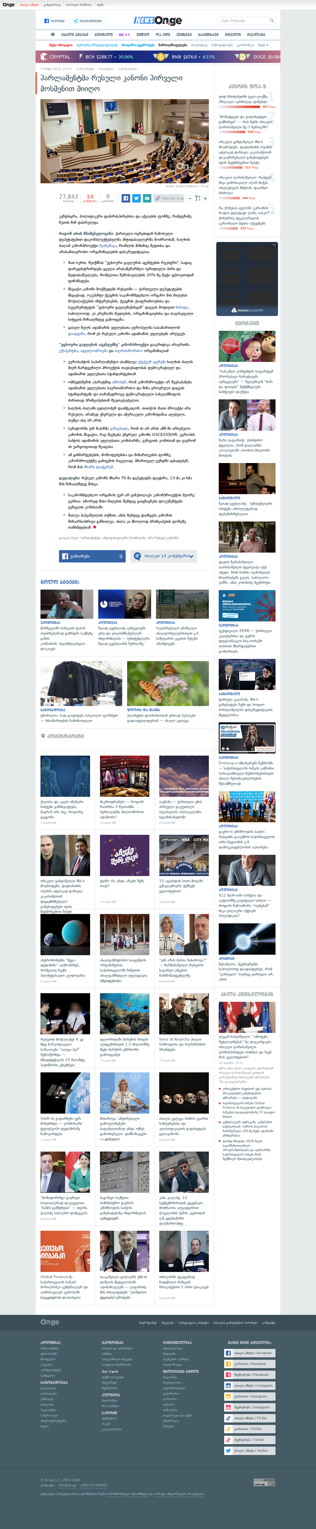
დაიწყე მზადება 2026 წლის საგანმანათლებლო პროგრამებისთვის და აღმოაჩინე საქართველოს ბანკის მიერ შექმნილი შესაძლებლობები (246, 1150)
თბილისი (47, 1404)
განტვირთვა (52, 5)
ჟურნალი (104, 35)
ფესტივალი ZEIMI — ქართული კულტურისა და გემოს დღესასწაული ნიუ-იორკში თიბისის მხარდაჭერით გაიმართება (247, 622)
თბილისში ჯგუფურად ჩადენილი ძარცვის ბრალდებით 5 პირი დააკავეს (184, 1265)
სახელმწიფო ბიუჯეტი (117, 1359)
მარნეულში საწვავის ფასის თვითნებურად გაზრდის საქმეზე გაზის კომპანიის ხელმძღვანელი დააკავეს (69, 620)
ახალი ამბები (29, 5)
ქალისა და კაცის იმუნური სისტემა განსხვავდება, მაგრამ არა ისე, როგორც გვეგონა (65, 790)
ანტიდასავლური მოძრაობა (124, 538)
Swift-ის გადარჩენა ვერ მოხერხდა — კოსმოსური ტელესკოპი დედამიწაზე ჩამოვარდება (65, 1107)
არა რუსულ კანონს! (163, 538)
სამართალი (49, 1415)
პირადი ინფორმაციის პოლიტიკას (179, 1494)
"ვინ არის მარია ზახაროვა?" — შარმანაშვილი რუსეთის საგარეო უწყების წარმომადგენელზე (184, 948)
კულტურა (111, 1395)
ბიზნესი (107, 1354)
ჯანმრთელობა (177, 1343)
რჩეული (233, 35)
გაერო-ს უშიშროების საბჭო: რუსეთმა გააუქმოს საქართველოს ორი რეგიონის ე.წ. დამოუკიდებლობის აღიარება (247, 820)
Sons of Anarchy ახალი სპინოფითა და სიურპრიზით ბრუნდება (184, 1027)
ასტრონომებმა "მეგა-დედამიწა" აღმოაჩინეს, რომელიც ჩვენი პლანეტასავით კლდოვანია (65, 948)
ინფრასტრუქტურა (53, 1421)
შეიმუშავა (107, 245)
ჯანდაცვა (47, 1399)
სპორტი (109, 1413)
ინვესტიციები (90, 21)
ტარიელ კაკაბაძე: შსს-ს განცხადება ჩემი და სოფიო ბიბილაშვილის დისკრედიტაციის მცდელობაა (247, 688)
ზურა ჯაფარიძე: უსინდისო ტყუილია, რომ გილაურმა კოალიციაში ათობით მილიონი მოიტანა (247, 428)
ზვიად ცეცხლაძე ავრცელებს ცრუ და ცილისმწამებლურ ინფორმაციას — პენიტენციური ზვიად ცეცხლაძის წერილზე (127, 618)
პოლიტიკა (199, 45)
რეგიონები (48, 1410)
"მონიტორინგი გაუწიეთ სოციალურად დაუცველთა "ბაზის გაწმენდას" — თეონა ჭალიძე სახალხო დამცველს (65, 1186)
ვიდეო (143, 35)
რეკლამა (256, 35)
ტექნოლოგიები (113, 1377)
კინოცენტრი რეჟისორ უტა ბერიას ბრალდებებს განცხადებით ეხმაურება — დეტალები (247, 1093)
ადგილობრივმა (94, 350)
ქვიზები (184, 35)
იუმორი (168, 1404)
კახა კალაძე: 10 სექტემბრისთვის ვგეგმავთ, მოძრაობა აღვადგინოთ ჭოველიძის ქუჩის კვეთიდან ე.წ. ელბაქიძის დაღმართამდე (184, 1186)
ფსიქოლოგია (173, 1348)
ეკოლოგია (48, 1388)
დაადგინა (76, 333)
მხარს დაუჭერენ (98, 467)
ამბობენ (119, 382)
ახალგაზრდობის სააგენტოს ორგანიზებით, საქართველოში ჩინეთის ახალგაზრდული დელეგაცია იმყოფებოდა (125, 948)
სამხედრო (47, 1376)
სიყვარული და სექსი (178, 1415)
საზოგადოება (222, 45)
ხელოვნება (110, 1400)
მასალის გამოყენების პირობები (236, 1322)
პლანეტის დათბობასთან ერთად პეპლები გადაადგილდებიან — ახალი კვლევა (170, 692)
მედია (44, 1426)
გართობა (170, 1399)
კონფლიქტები (50, 1370)
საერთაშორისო (129, 350)
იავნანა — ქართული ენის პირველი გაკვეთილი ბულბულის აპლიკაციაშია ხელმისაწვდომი (184, 790)
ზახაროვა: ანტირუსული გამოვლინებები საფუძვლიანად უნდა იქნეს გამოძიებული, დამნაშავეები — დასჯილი (125, 1107)
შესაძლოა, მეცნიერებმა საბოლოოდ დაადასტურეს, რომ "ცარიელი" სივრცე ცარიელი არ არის (247, 952)
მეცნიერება (110, 1388)
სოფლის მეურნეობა (116, 1364)
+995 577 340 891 (93, 1485)
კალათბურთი (111, 1429)
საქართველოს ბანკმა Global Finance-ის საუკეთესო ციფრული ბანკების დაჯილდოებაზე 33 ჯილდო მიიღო (249, 1110)
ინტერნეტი (109, 1382)
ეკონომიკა (245, 45)
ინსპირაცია (171, 1421)
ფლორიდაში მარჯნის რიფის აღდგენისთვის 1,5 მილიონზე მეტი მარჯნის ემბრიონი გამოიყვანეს (125, 1027)
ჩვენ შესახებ (148, 1322)
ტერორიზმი (48, 1354)
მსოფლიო (48, 1359)
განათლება (48, 1393)
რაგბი (106, 1424)
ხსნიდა (182, 307)
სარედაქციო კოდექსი (194, 1322)
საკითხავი (208, 35)
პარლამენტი (85, 69)
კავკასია (46, 1364)
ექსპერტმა (68, 350)
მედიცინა (169, 1354)
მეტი (261, 45)
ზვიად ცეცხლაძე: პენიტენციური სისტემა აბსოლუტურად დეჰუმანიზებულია (247, 490)
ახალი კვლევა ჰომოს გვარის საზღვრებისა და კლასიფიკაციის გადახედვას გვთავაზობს (184, 1107)
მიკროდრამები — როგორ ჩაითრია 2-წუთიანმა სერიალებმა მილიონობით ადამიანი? (125, 790)
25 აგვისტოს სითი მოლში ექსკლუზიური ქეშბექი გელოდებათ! (184, 869)
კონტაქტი (269, 1322)
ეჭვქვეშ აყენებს (152, 361)
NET (124, 35)
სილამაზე (170, 1377)
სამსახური (170, 1410)
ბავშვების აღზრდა (176, 1359)
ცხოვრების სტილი (180, 1372)
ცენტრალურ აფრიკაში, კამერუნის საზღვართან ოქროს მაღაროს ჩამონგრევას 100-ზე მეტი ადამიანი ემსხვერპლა (248, 1128)
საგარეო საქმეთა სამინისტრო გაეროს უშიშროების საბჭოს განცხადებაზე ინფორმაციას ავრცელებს (125, 1186)
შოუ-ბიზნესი (110, 1406)
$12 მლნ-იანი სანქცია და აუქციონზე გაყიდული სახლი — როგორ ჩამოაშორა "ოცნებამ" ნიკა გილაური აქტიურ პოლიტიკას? (247, 886)
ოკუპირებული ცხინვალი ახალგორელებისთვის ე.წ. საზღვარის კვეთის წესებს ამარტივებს (185, 618)
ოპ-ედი (163, 35)
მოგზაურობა (172, 1382)
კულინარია (171, 1393)
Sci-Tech (110, 1372)
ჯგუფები (57, 21)
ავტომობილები (174, 1388)
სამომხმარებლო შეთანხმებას (128, 1494)
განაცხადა (119, 428)
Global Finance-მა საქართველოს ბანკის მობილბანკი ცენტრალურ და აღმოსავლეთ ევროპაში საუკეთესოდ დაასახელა (65, 1265)
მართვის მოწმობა (79, 5)
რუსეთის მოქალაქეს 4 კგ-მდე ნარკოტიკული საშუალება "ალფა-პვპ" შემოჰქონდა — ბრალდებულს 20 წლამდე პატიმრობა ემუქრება (65, 1027)
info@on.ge (67, 1485)
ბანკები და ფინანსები (117, 1348)
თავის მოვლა (172, 1364)
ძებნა (100, 5)
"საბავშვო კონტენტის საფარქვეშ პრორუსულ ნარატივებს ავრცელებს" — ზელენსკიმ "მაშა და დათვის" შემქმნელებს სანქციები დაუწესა (247, 362)
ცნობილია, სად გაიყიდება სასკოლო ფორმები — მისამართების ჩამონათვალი (83, 692)
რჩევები (168, 1426)
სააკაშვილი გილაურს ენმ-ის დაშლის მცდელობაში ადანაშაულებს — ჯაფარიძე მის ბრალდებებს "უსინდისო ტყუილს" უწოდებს (125, 1265)
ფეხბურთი (109, 1418)
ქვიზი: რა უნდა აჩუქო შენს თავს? (125, 869)
